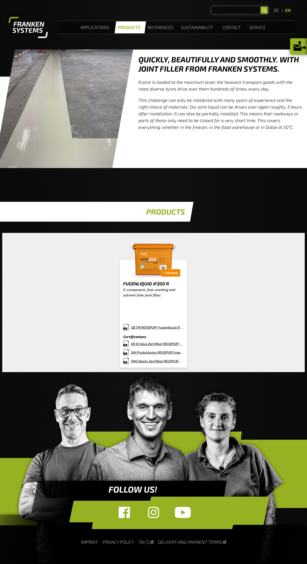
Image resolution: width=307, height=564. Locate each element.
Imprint (89, 542)
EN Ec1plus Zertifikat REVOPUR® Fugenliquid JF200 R (157, 344)
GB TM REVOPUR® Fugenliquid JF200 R (157, 327)
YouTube (182, 512)
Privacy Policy (118, 542)
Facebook (124, 512)
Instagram (153, 512)
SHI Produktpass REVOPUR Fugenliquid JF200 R (157, 352)
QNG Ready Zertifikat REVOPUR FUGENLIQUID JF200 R (157, 361)
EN (288, 10)
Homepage (28, 28)
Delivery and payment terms (190, 542)
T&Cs (143, 542)
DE (276, 10)
